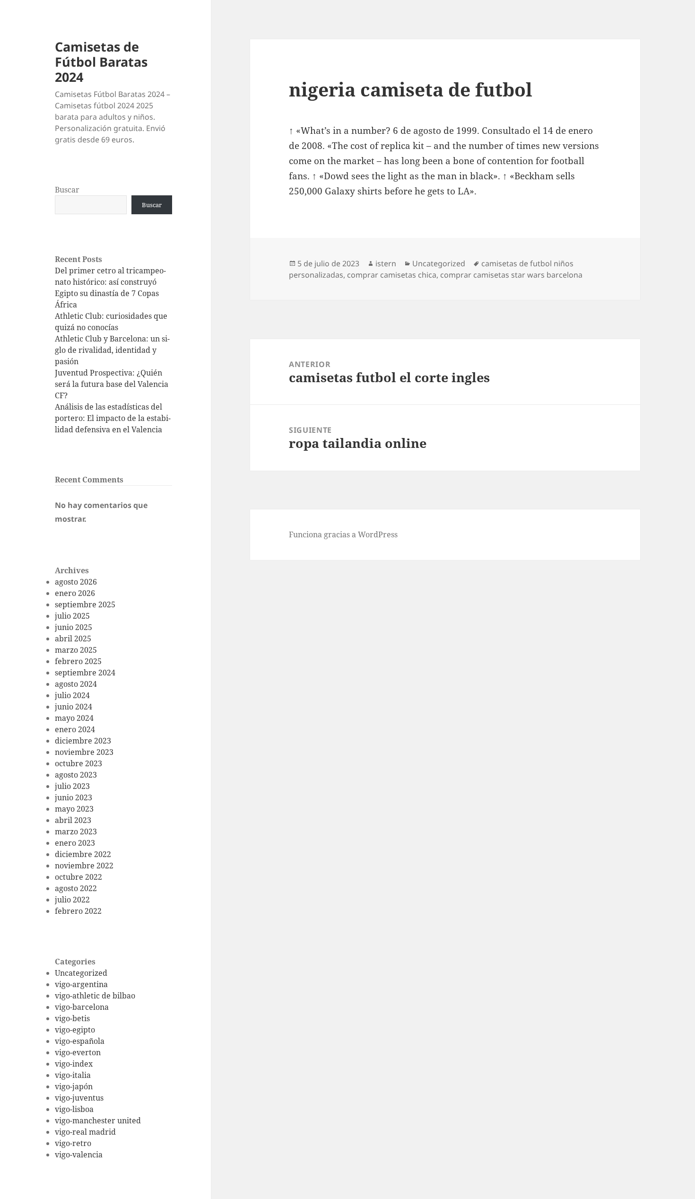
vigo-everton (78, 1052)
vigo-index (74, 1064)
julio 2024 (72, 695)
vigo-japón (74, 1086)
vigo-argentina (81, 984)
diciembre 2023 (83, 740)
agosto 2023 (76, 775)
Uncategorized (81, 973)
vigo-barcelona (82, 1007)
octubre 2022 (78, 877)
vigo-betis (72, 1018)
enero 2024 (75, 729)
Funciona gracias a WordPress (343, 534)
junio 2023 (73, 797)
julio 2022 (72, 899)
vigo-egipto (75, 1029)
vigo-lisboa (74, 1109)
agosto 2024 (76, 684)
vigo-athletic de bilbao (95, 995)
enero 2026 (75, 593)
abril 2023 (73, 820)
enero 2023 (75, 843)
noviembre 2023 (84, 752)
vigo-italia (73, 1075)
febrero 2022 (78, 911)
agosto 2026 (76, 582)
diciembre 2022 (83, 854)
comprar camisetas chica (391, 275)
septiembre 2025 (85, 604)
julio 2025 (72, 616)
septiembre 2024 (85, 672)
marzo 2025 (76, 650)
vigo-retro (73, 1143)
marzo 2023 (76, 831)
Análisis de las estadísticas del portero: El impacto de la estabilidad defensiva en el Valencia (113, 418)
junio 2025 (73, 627)
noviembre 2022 (84, 865)
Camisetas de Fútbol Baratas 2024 (101, 62)
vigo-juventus (79, 1098)
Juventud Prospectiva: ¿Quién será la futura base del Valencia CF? (111, 384)
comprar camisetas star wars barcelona (511, 275)
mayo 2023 (74, 809)
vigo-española (79, 1041)
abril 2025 (73, 638)
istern (385, 263)
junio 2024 (73, 706)
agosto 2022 (76, 888)
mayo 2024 (74, 718)
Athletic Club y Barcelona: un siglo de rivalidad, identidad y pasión (112, 350)
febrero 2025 (78, 661)
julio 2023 (72, 786)
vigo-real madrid (85, 1132)
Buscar (67, 189)
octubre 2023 (78, 763)
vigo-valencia (79, 1154)
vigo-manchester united (98, 1120)
